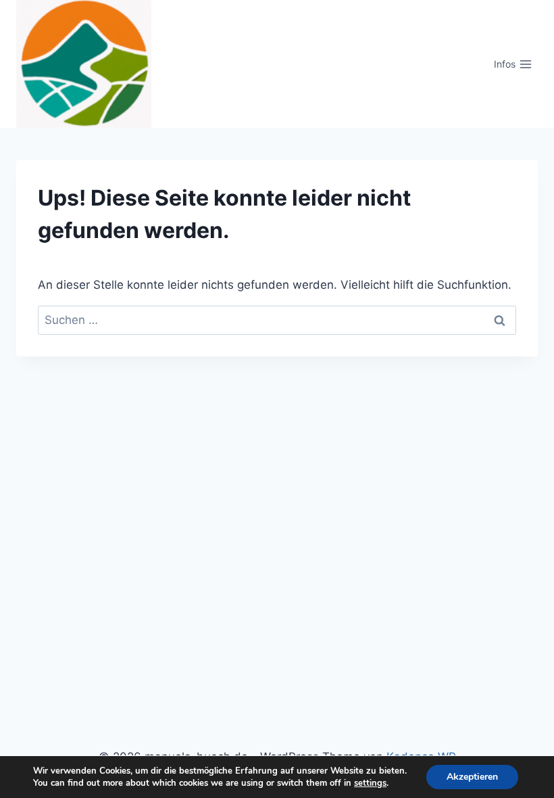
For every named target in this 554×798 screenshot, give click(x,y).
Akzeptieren (472, 776)
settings (370, 783)
